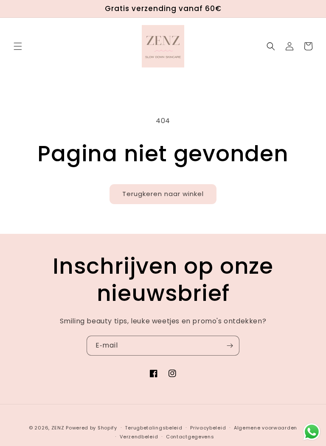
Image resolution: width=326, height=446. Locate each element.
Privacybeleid (208, 427)
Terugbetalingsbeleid (153, 427)
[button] (17, 46)
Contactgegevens (190, 436)
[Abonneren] (229, 346)
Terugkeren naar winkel (163, 193)
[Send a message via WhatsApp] (312, 432)
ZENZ (58, 427)
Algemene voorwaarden (265, 427)
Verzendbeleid (139, 436)
